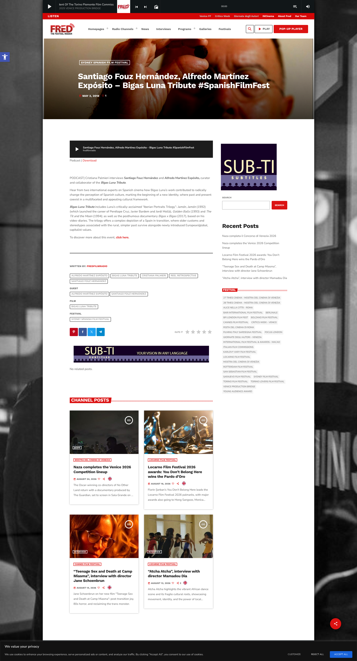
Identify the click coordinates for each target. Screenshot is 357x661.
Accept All (341, 654)
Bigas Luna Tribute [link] (124, 275)
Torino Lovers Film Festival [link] (267, 381)
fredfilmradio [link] (97, 266)
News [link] (77, 448)
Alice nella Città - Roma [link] (238, 307)
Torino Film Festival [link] (235, 381)
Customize (294, 654)
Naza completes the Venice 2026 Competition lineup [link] (102, 469)
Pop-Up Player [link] (291, 29)
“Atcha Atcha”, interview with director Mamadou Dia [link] (174, 573)
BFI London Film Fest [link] (235, 317)
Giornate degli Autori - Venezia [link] (242, 337)
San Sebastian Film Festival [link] (240, 371)
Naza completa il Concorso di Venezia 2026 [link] (249, 236)
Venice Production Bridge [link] (239, 386)
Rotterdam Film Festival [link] (238, 367)
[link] (5, 57)
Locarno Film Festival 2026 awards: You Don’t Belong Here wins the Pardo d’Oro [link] (175, 472)
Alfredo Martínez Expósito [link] (89, 275)
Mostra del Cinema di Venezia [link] (92, 460)
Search (226, 197)
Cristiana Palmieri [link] (154, 275)
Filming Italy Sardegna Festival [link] (242, 332)
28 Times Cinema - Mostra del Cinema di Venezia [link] (251, 302)
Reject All (317, 654)
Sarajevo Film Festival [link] (237, 376)
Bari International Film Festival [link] (243, 312)
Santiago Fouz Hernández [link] (88, 281)
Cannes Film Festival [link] (87, 564)
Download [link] (90, 160)
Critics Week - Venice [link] (264, 322)
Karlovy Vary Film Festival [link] (239, 352)
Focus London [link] (273, 332)
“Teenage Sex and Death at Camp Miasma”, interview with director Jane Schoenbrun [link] (102, 576)
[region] (178, 651)
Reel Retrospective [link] (183, 275)
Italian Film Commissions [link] (238, 347)
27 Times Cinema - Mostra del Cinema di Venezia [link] (251, 297)
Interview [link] (80, 552)
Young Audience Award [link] (237, 391)
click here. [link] (122, 237)
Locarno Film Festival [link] (162, 460)
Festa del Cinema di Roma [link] (238, 327)
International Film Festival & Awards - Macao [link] (251, 342)
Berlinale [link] (272, 312)
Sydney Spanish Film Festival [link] (104, 62)
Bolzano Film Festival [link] (264, 317)
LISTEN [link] (53, 16)
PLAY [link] (263, 29)
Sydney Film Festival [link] (266, 376)
